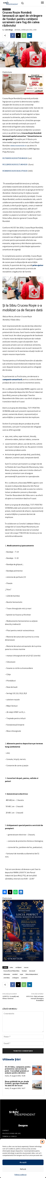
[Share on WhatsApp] (15, 892)
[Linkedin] (29, 35)
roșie (21, 974)
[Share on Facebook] (4, 892)
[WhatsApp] (23, 35)
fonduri (24, 971)
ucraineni (24, 978)
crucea (26, 967)
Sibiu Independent (32, 974)
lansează (32, 971)
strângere (15, 978)
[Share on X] (10, 892)
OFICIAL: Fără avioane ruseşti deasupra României (35, 998)
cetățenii (18, 967)
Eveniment (6, 9)
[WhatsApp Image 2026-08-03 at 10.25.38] (23, 84)
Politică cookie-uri (20, 1175)
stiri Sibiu (6, 978)
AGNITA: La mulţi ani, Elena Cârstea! (10, 997)
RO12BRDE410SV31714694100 (14, 164)
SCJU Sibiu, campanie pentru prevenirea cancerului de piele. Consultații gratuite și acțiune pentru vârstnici (17, 1070)
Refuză (23, 1169)
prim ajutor (38, 265)
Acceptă (23, 1162)
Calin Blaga (9, 30)
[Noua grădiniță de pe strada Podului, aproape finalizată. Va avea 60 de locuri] (37, 1085)
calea (11, 967)
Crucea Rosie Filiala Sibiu (11, 971)
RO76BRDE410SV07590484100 (14, 158)
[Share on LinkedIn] (21, 892)
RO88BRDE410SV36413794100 (14, 171)
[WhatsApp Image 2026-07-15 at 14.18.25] (23, 930)
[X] (18, 35)
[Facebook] (12, 35)
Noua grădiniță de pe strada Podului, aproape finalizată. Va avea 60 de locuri (17, 1083)
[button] (42, 1142)
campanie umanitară (12, 379)
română (14, 974)
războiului (6, 974)
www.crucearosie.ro (18, 145)
